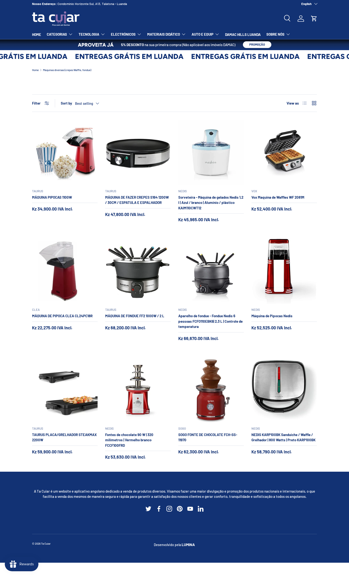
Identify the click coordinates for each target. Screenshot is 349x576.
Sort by (66, 103)
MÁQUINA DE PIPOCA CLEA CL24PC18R (62, 316)
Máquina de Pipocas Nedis (271, 316)
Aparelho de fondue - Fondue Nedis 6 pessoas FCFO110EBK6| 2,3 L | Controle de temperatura (210, 321)
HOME (36, 34)
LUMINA (188, 544)
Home (35, 70)
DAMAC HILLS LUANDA (243, 34)
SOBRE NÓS (275, 34)
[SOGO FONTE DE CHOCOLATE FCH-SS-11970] (211, 389)
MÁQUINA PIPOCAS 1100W (52, 197)
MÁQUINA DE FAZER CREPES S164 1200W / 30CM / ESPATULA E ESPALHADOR (137, 200)
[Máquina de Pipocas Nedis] (284, 271)
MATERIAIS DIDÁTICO (163, 34)
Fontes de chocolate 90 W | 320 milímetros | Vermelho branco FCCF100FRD (129, 439)
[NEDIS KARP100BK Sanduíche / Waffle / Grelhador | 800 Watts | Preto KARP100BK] (284, 389)
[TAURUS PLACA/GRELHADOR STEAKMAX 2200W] (65, 389)
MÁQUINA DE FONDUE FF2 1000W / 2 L (134, 316)
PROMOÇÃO (257, 44)
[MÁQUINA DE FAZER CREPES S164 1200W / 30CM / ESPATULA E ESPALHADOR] (138, 152)
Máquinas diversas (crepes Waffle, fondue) (67, 70)
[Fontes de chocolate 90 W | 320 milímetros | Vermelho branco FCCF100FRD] (138, 389)
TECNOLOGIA (89, 34)
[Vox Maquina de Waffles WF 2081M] (284, 152)
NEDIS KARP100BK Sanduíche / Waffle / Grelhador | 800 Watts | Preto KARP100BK (283, 437)
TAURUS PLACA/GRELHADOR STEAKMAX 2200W (64, 437)
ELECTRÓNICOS (123, 34)
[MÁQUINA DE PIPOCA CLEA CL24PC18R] (65, 271)
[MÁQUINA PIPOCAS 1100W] (65, 152)
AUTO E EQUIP (202, 34)
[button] (314, 18)
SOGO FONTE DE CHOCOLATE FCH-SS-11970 (207, 437)
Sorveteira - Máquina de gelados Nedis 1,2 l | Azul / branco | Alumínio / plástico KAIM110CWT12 (210, 202)
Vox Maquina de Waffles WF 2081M (277, 197)
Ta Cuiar (46, 543)
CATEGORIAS (57, 34)
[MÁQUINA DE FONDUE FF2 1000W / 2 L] (138, 271)
